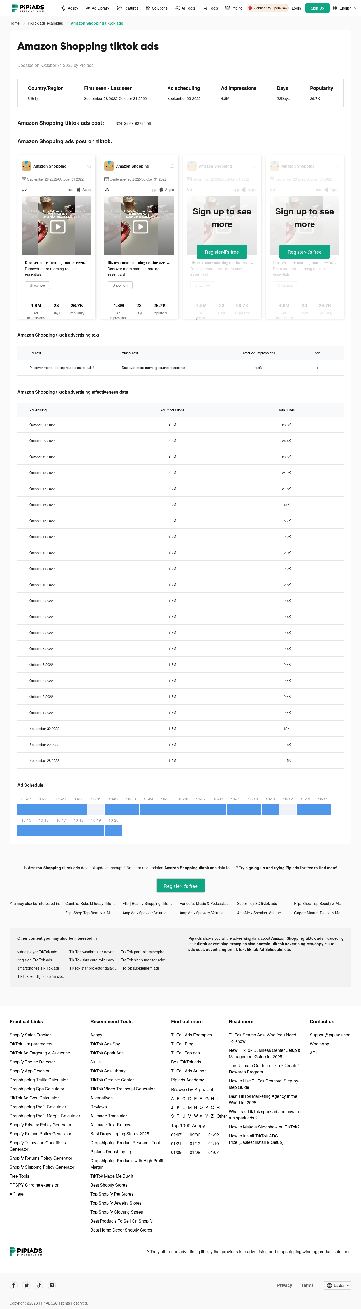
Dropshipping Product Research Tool (125, 1143)
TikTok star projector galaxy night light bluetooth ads (95, 968)
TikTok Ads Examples (191, 1035)
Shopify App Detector (29, 1071)
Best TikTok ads (186, 1062)
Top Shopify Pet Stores (111, 1194)
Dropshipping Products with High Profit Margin (126, 1164)
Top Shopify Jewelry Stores (116, 1203)
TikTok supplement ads (140, 968)
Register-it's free (222, 251)
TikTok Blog (182, 1044)
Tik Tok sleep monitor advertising (147, 959)
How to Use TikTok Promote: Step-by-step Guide (264, 1084)
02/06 (195, 1135)
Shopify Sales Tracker (30, 1035)
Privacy (284, 1285)
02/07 (176, 1135)
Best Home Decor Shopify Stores (121, 1230)
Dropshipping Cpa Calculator (37, 1089)
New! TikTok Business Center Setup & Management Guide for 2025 (265, 1053)
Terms (307, 1285)
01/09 (176, 1152)
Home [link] (15, 23)
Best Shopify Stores (108, 1185)
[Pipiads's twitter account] (26, 1285)
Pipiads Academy (187, 1080)
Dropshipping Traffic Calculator (39, 1080)
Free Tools (19, 1176)
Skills (95, 1062)
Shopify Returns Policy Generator (41, 1158)
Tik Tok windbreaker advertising (95, 951)
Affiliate (17, 1194)
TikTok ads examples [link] (45, 23)
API (313, 1053)
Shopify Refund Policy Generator (40, 1134)
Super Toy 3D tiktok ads (257, 903)
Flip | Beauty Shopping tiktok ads (150, 903)
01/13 (195, 1143)
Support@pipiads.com (330, 1035)
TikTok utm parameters (31, 1044)
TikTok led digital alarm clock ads (43, 976)
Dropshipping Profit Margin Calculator (45, 1116)
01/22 (213, 1135)
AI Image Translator (108, 1116)
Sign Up (317, 8)
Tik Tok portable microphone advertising (147, 951)
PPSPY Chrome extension (34, 1185)
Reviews (98, 1107)
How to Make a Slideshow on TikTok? (264, 1127)
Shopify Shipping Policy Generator (42, 1167)
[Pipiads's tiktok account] (39, 1285)
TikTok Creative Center (112, 1080)
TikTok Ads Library (108, 1071)
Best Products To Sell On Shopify (121, 1221)
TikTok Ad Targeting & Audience (40, 1053)
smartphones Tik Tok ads (38, 968)
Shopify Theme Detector (32, 1062)
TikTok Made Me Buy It (111, 1176)
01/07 (213, 1152)
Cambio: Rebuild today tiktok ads (92, 903)
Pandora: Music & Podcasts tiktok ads (208, 903)
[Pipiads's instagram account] (52, 1285)
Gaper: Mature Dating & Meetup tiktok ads (322, 912)
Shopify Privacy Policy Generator (40, 1125)
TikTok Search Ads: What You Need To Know (262, 1038)
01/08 (195, 1152)
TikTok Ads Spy (105, 1044)
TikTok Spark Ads (107, 1053)
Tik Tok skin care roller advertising (95, 959)
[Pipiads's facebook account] (14, 1285)
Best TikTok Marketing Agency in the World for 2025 (263, 1099)
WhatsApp (319, 1044)
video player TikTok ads (37, 951)
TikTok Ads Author (188, 1071)
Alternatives (101, 1098)
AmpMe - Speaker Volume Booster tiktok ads (151, 912)
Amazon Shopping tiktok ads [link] (97, 23)
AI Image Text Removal (112, 1125)
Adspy (96, 1035)
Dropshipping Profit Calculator (38, 1107)
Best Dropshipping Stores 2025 (119, 1134)
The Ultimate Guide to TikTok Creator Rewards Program (264, 1068)
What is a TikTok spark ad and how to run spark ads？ (264, 1114)
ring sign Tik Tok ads (34, 959)
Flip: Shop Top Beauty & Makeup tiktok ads (322, 903)
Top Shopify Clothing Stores (116, 1212)
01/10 (213, 1143)
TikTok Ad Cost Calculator (34, 1098)
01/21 (176, 1143)
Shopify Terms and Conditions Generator (38, 1146)
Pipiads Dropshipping (110, 1152)
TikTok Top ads (185, 1053)
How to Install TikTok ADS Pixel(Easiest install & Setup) (256, 1139)
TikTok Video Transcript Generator (122, 1089)
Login (296, 8)
